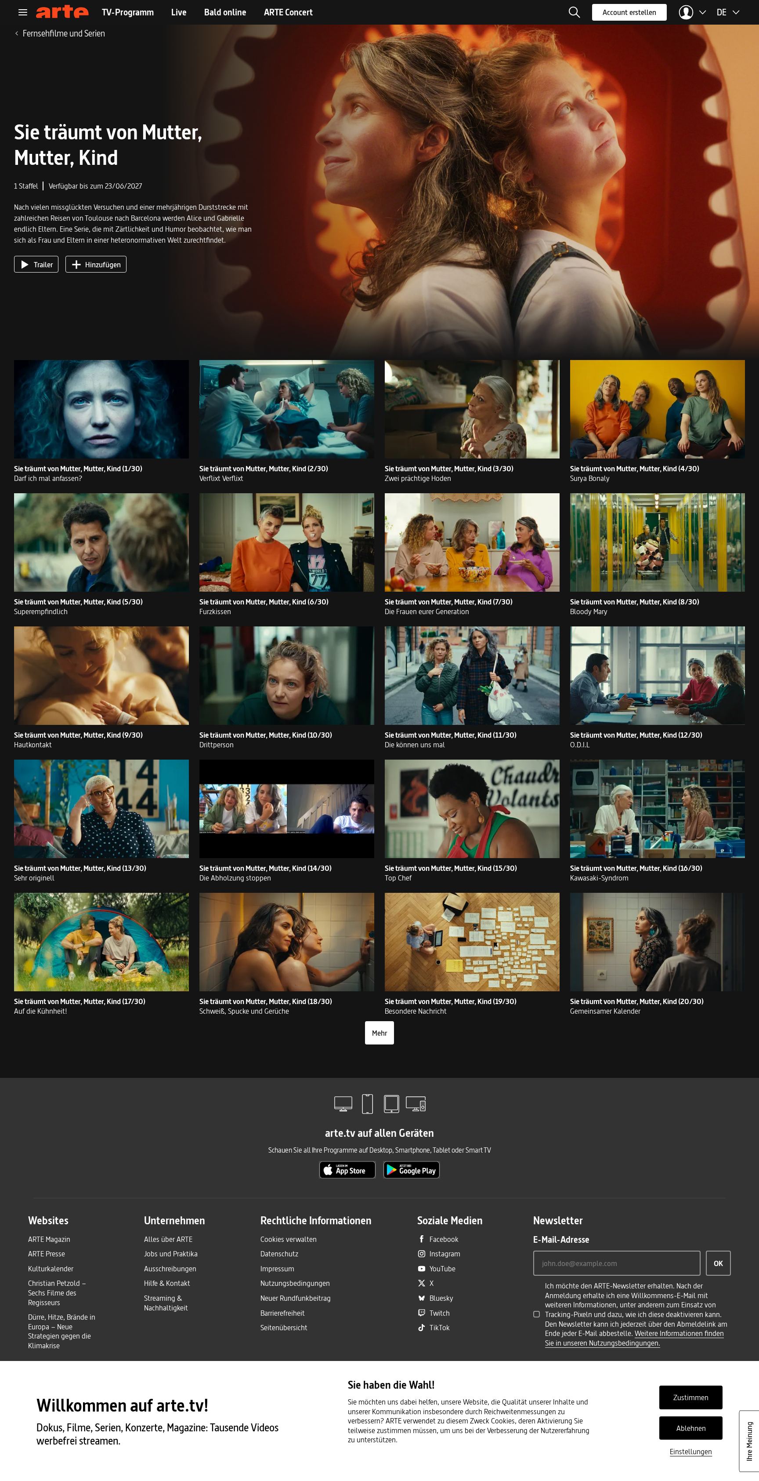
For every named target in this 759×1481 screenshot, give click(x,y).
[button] (574, 12)
